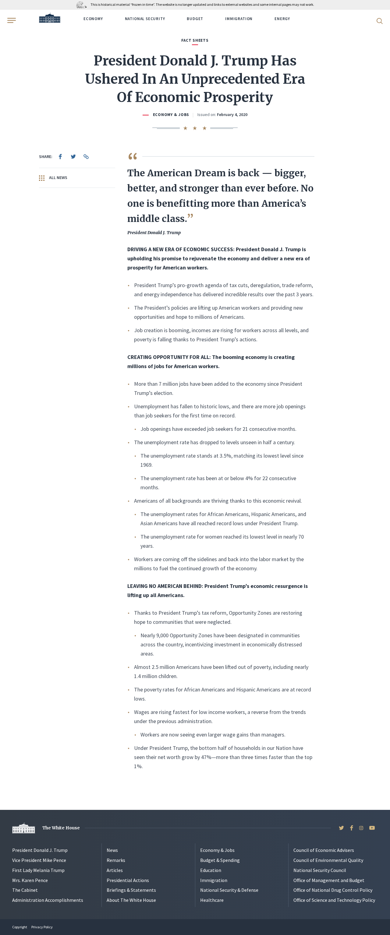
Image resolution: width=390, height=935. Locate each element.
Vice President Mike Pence (39, 860)
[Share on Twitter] (73, 156)
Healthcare (212, 900)
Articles (115, 870)
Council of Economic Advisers (323, 850)
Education (210, 870)
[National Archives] (83, 4)
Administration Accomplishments (47, 900)
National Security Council (319, 870)
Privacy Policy (42, 927)
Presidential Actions (128, 880)
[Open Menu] (11, 20)
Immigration (239, 18)
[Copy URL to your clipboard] (86, 156)
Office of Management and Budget (328, 880)
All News (57, 177)
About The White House (131, 900)
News (112, 850)
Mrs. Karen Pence (30, 880)
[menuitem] (60, 156)
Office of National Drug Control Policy (332, 890)
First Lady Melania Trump (38, 870)
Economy (93, 18)
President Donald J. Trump (40, 850)
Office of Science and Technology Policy (334, 900)
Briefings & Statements (131, 890)
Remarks (116, 860)
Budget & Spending (220, 860)
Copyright (19, 927)
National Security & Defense (229, 890)
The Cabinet (25, 890)
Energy (282, 18)
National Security (145, 18)
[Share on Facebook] (60, 156)
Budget (195, 18)
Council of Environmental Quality (328, 860)
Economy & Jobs (171, 114)
